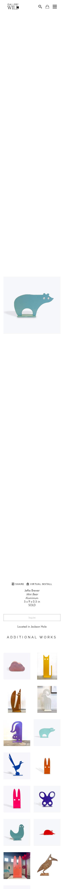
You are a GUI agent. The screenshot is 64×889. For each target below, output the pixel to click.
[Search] (40, 6)
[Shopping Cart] (47, 7)
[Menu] (55, 6)
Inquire (32, 617)
